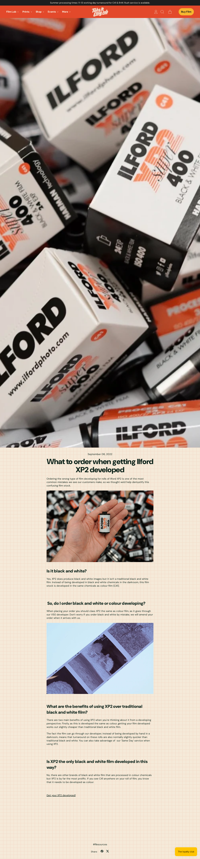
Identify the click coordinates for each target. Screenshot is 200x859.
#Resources (100, 844)
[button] (162, 12)
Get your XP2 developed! (61, 795)
